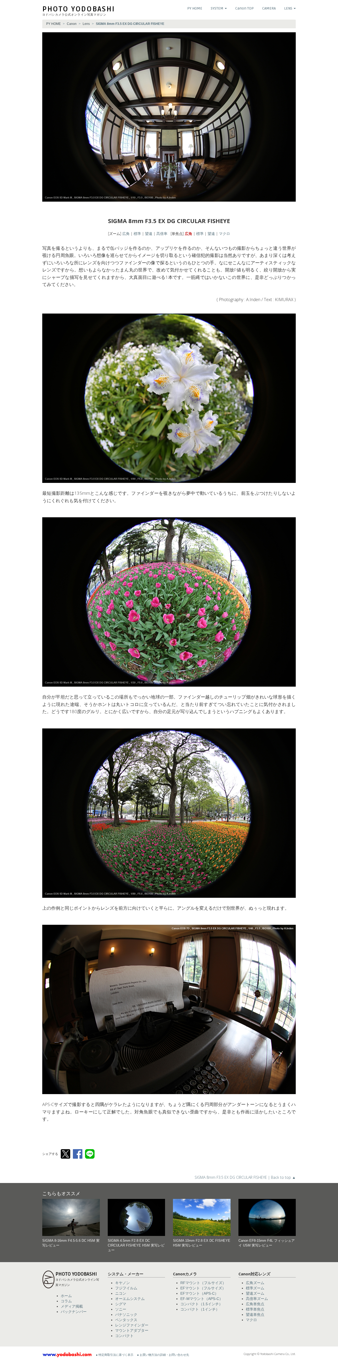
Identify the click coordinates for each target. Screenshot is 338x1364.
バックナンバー (74, 1311)
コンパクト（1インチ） (199, 1309)
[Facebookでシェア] (77, 1154)
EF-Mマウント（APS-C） (201, 1299)
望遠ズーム (255, 1293)
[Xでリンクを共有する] (65, 1154)
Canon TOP (244, 8)
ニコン (120, 1293)
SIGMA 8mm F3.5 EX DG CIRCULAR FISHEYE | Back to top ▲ (245, 1177)
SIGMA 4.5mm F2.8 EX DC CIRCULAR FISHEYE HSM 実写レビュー (136, 1245)
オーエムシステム (130, 1299)
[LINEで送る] (90, 1154)
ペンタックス (126, 1320)
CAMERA (269, 8)
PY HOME (194, 8)
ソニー (120, 1309)
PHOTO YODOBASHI (78, 9)
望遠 (148, 233)
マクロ (224, 233)
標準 (137, 233)
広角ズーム (255, 1283)
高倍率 (161, 233)
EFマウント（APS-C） (199, 1293)
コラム (66, 1301)
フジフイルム (126, 1288)
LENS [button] (288, 8)
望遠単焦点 (255, 1314)
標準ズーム (255, 1288)
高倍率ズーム (257, 1299)
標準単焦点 (255, 1309)
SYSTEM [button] (217, 8)
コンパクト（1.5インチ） (201, 1304)
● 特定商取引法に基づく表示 (114, 1354)
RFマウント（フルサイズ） (203, 1283)
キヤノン (122, 1283)
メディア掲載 (72, 1306)
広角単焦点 (255, 1304)
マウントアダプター (131, 1330)
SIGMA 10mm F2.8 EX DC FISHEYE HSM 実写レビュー (201, 1243)
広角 (126, 233)
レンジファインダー (131, 1325)
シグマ (120, 1304)
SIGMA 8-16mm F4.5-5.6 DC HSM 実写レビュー (71, 1243)
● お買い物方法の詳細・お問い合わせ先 (163, 1354)
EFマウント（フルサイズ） (203, 1288)
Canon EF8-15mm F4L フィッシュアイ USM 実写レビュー (266, 1243)
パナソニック (126, 1314)
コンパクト (124, 1336)
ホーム (66, 1296)
